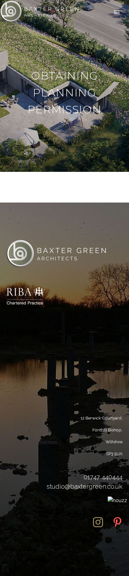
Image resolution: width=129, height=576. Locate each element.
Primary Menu (116, 12)
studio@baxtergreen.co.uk (84, 486)
